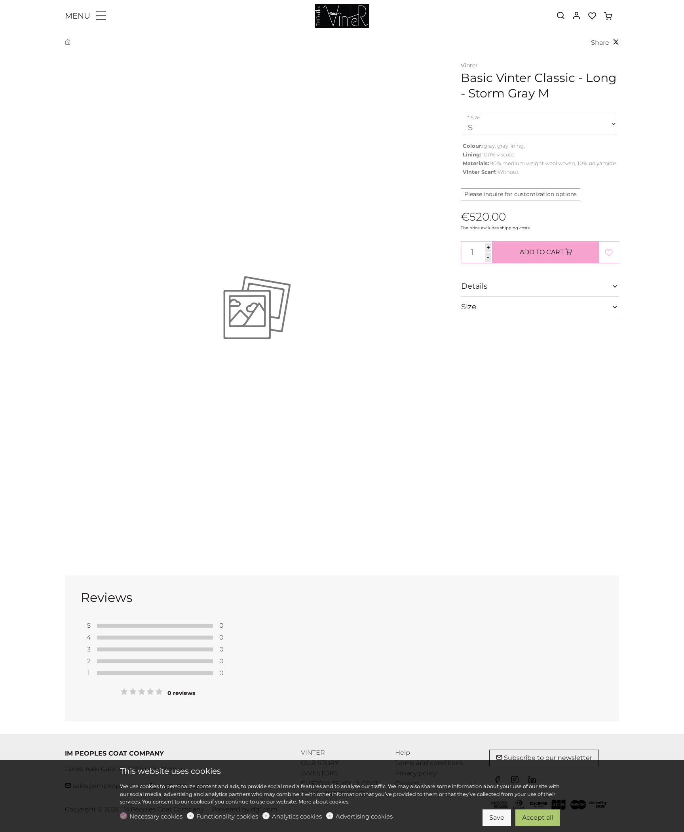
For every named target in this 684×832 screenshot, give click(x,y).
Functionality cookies (227, 816)
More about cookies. (324, 802)
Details (474, 286)
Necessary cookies (155, 816)
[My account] (576, 16)
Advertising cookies (364, 816)
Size (475, 117)
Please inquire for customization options (520, 194)
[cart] (608, 16)
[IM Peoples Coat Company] (342, 15)
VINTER (313, 752)
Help (402, 753)
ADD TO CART (542, 252)
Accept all (537, 817)
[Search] (560, 16)
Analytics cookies (297, 816)
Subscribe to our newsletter (547, 758)
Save (496, 817)
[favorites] (592, 16)
